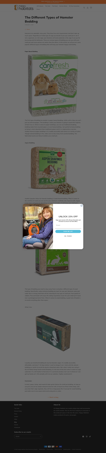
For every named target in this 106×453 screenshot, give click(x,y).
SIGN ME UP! (68, 231)
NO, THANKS (68, 236)
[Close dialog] (81, 206)
